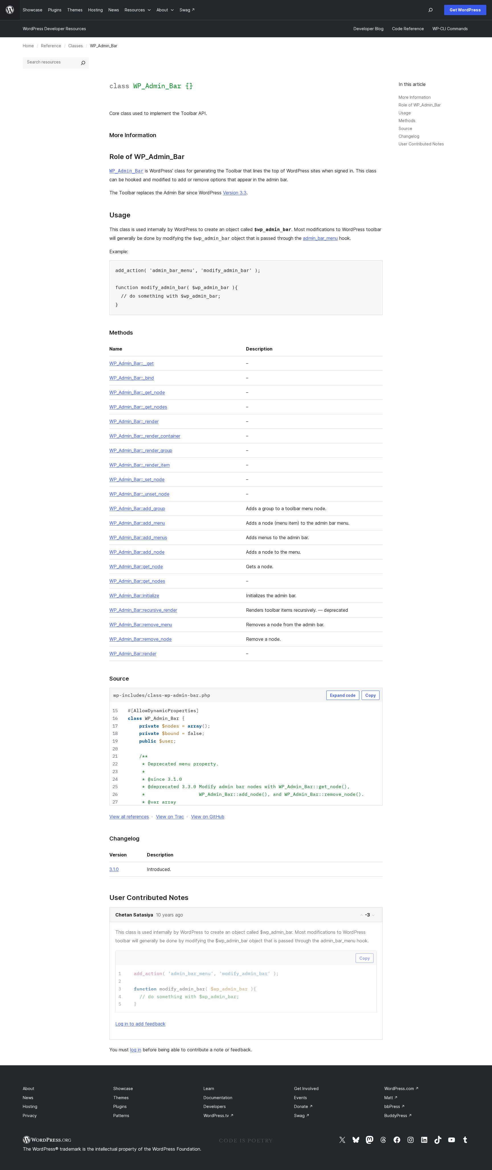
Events (300, 1097)
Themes (121, 1097)
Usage (405, 112)
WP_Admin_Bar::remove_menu (140, 624)
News (28, 1097)
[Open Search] (430, 10)
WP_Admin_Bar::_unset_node (139, 494)
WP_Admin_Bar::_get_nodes (138, 407)
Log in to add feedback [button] (140, 1024)
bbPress (394, 1106)
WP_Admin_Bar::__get (131, 363)
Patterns (121, 1115)
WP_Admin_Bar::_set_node (137, 479)
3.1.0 (114, 869)
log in (135, 1049)
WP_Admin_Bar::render (132, 653)
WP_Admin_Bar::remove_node (140, 639)
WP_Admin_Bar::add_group (137, 508)
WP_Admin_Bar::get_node (136, 566)
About (28, 1088)
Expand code (343, 695)
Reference (51, 45)
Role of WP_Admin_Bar (420, 104)
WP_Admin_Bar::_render (134, 421)
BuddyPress (398, 1115)
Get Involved (306, 1088)
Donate (303, 1106)
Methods (407, 120)
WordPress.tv (219, 1115)
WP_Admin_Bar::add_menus (138, 537)
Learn (209, 1088)
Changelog (409, 136)
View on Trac (170, 816)
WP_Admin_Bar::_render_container (144, 436)
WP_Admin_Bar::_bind (131, 378)
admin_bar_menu (320, 238)
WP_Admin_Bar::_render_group (140, 450)
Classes (75, 45)
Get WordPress (465, 9)
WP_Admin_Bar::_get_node (137, 392)
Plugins (120, 1106)
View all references (129, 816)
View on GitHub (207, 816)
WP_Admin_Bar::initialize (134, 595)
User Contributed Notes (421, 143)
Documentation (218, 1097)
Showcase (123, 1088)
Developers (215, 1106)
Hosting (30, 1106)
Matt (391, 1097)
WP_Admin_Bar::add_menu (137, 523)
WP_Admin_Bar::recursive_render (143, 610)
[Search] (83, 63)
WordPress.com (401, 1088)
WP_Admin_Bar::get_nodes (137, 581)
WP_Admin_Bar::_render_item (139, 465)
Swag (301, 1115)
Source (405, 128)
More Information (415, 97)
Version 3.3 (235, 192)
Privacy (30, 1115)
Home (28, 45)
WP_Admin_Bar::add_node (137, 552)
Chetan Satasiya (134, 915)
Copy (370, 695)
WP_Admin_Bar (126, 171)
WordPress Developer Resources (54, 28)
